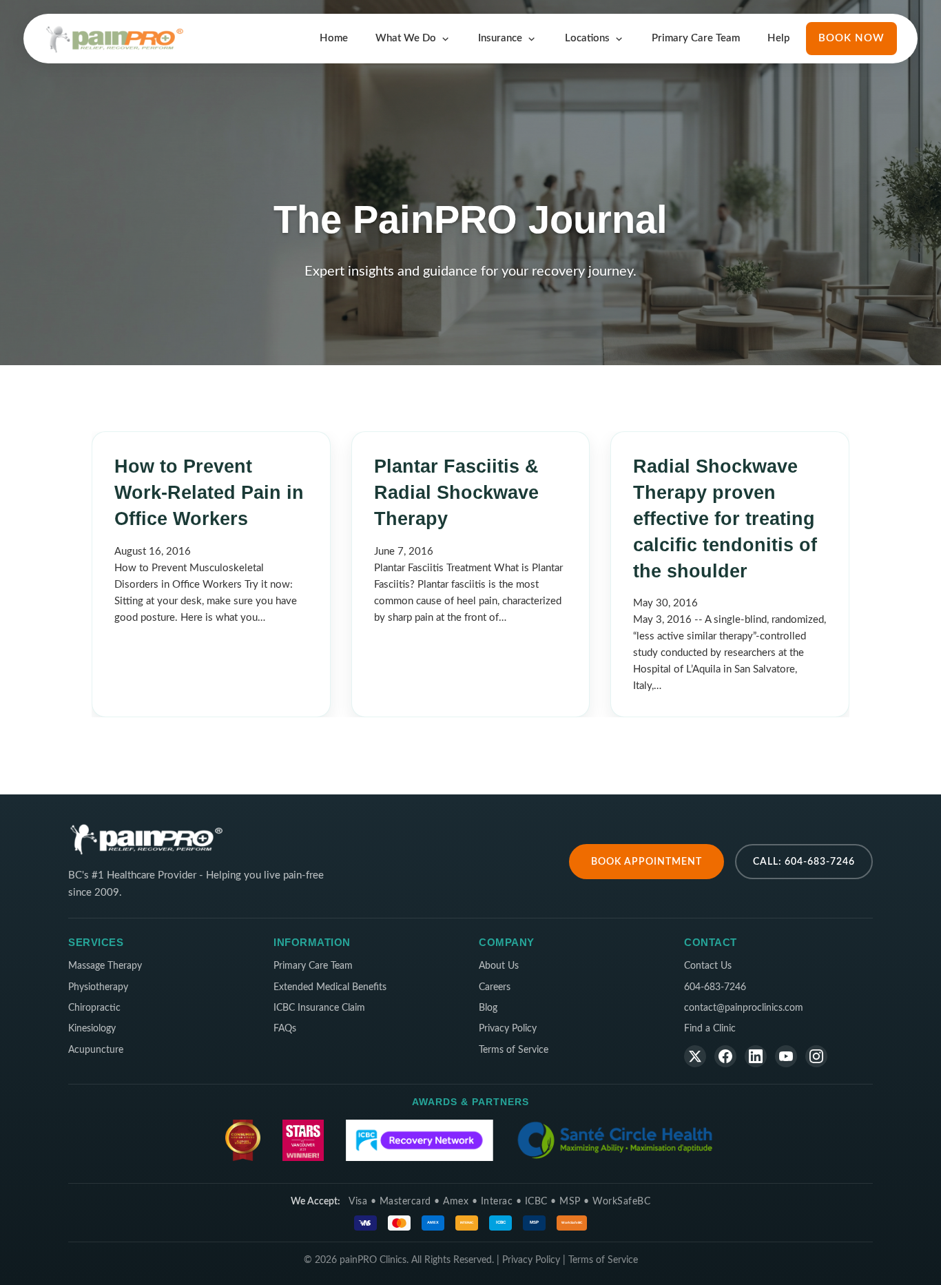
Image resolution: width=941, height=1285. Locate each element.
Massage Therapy (105, 966)
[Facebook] (725, 1056)
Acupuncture (95, 1050)
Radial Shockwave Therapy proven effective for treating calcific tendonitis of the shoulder (725, 518)
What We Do (405, 38)
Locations (587, 38)
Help (778, 38)
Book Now (851, 38)
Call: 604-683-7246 (804, 861)
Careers (494, 987)
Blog (488, 1008)
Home (334, 38)
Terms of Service (513, 1050)
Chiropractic (94, 1008)
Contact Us (708, 966)
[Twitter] (695, 1056)
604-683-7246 (715, 987)
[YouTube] (786, 1056)
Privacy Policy (508, 1029)
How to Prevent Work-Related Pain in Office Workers (209, 492)
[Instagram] (816, 1056)
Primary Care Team (696, 38)
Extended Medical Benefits (329, 987)
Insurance (500, 38)
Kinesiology (92, 1029)
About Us (499, 966)
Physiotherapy (98, 987)
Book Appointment (646, 861)
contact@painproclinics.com (743, 1008)
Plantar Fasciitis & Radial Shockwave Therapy (456, 492)
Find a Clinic (710, 1029)
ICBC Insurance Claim (319, 1008)
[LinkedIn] (756, 1056)
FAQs (284, 1029)
